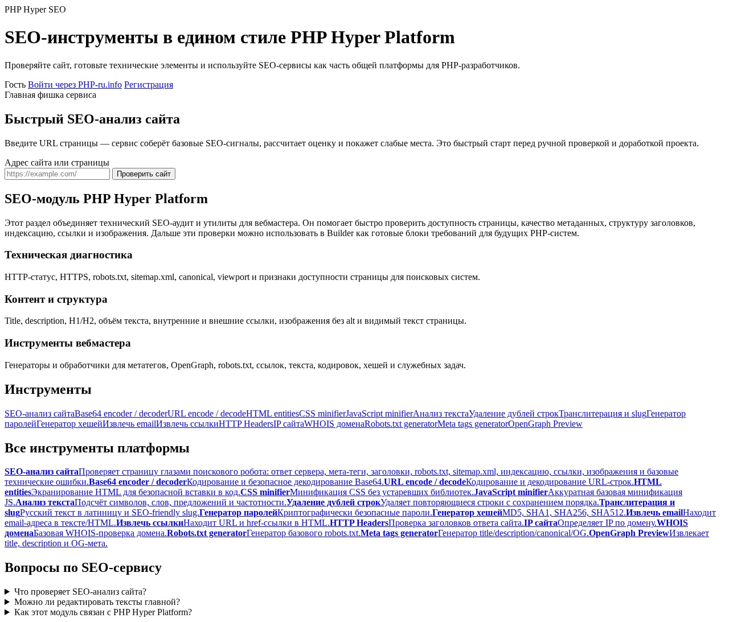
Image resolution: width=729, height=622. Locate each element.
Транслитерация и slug (602, 413)
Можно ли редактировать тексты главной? (97, 602)
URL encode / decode (206, 413)
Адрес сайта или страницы (57, 162)
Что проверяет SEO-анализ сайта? (80, 591)
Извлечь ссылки (187, 424)
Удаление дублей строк (514, 413)
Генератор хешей (69, 424)
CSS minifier (322, 413)
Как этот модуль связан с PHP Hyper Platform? (103, 612)
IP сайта (288, 424)
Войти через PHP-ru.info (75, 84)
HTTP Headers (246, 424)
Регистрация (148, 84)
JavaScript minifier (379, 413)
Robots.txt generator (400, 424)
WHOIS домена (334, 424)
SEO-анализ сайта (40, 413)
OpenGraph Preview (545, 424)
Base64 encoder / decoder (121, 413)
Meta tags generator (472, 424)
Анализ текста (441, 413)
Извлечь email (129, 424)
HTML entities (272, 413)
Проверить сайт (144, 174)
